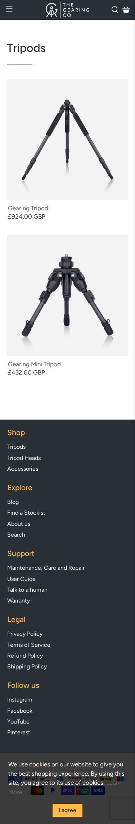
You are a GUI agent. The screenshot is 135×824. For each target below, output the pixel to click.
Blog (13, 501)
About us (18, 523)
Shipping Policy (27, 666)
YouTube (18, 721)
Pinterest (18, 732)
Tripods (16, 446)
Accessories (22, 468)
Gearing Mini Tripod (34, 364)
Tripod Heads (24, 457)
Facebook (19, 710)
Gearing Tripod (28, 208)
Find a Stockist (26, 512)
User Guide (21, 579)
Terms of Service (28, 644)
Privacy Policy (24, 633)
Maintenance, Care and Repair (46, 567)
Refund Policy (25, 655)
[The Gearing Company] (68, 10)
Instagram (19, 699)
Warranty (18, 600)
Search (16, 534)
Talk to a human (27, 589)
